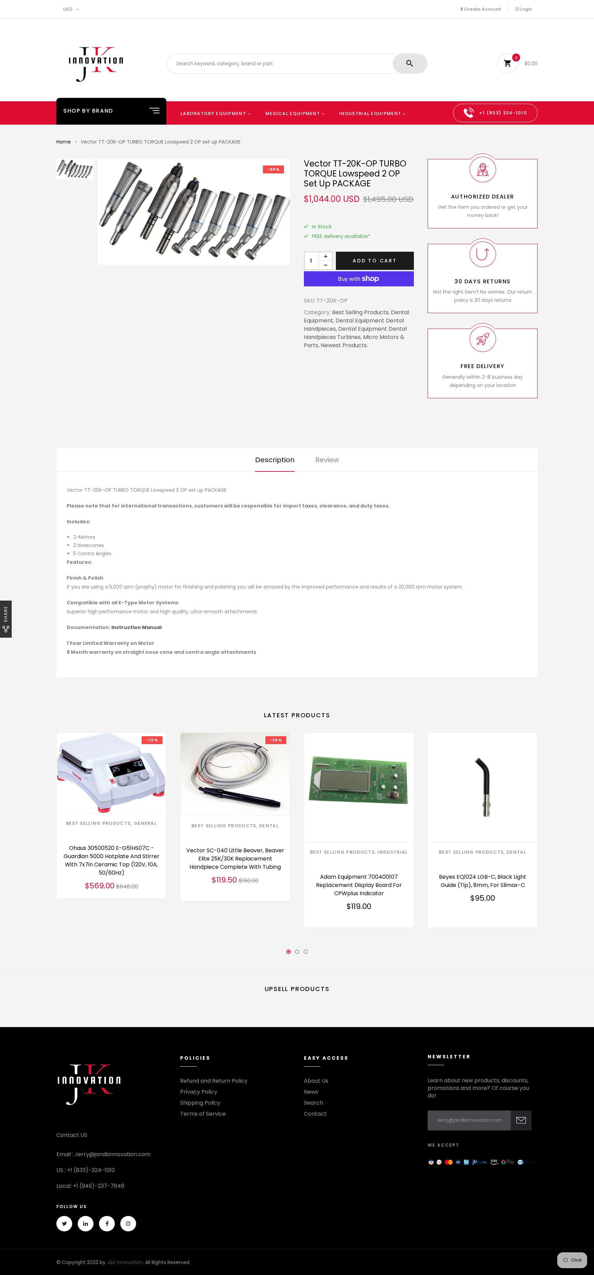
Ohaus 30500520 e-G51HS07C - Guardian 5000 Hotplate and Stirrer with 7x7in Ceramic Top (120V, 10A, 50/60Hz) (112, 860)
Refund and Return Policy (214, 1081)
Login (525, 9)
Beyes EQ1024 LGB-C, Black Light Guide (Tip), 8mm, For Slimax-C (482, 881)
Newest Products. (344, 345)
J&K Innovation (125, 1262)
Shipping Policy (200, 1103)
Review (327, 460)
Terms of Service (203, 1114)
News (311, 1092)
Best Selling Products (98, 823)
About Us (316, 1081)
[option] (194, 212)
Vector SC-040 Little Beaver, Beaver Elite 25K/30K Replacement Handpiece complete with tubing (235, 858)
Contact (315, 1114)
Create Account (482, 9)
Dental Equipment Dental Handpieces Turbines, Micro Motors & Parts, (355, 337)
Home (63, 141)
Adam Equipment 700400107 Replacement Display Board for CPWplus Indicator (359, 885)
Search (313, 1103)
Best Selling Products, (360, 312)
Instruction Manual (136, 627)
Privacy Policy (198, 1092)
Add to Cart (375, 260)
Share (6, 614)
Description (275, 460)
